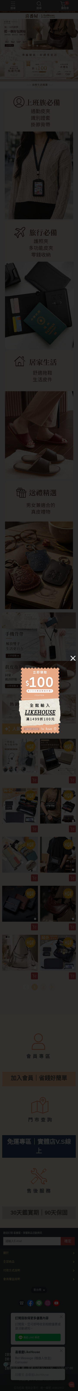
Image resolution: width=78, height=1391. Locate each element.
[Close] (73, 658)
